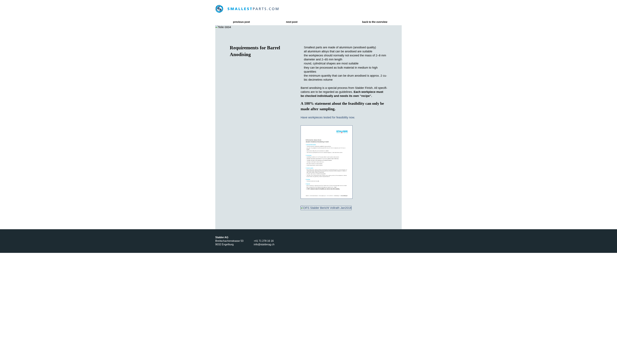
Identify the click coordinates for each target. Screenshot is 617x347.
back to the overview (374, 22)
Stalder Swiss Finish (364, 241)
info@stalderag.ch (264, 244)
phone (364, 8)
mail (378, 8)
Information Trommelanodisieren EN (291, 131)
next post (291, 22)
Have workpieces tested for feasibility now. (328, 117)
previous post (241, 22)
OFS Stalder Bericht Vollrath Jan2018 (291, 212)
